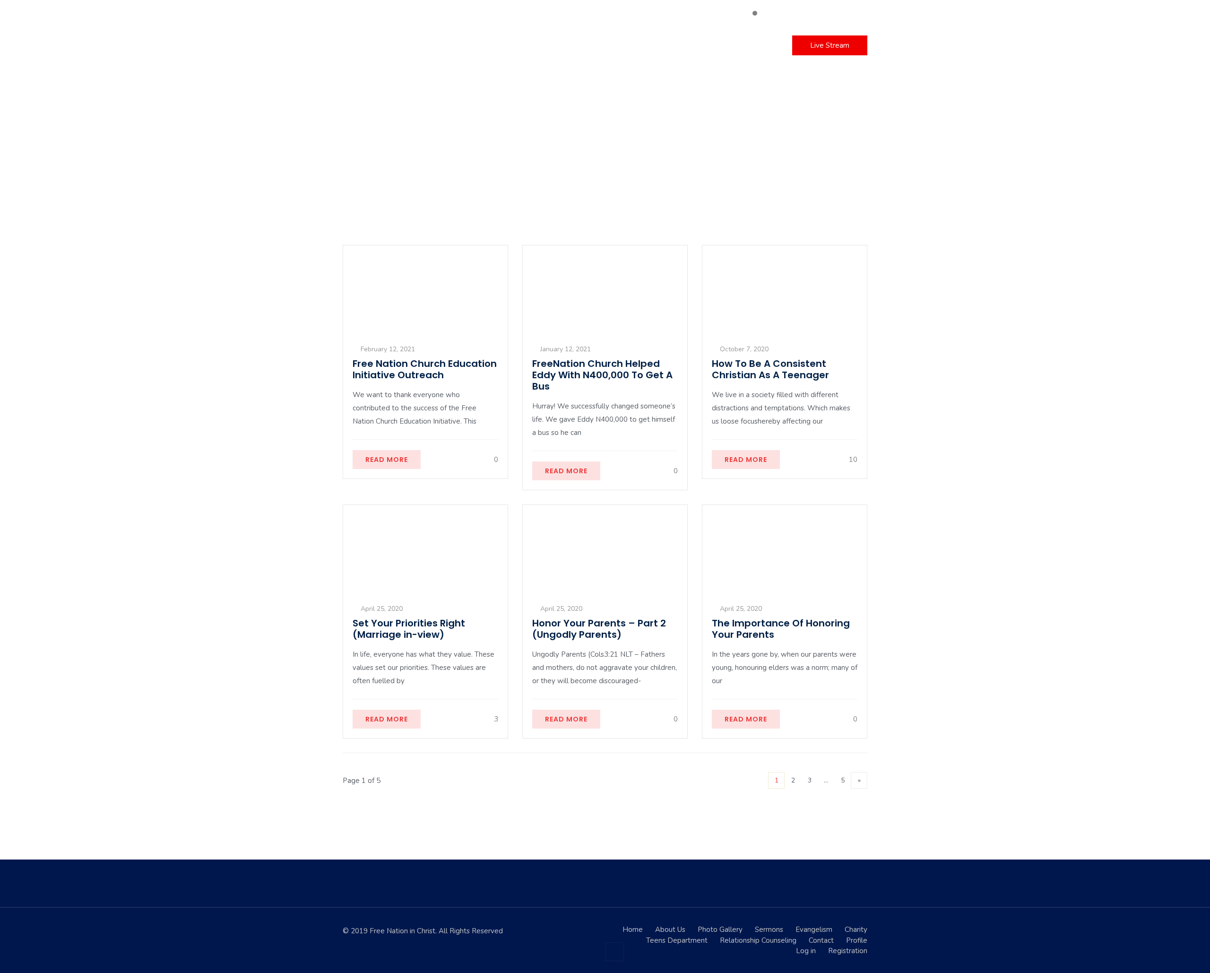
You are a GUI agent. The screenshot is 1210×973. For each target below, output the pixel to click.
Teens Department (677, 940)
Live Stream (829, 45)
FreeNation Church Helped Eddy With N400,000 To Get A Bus (602, 375)
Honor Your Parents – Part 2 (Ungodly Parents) (599, 629)
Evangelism (813, 929)
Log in (755, 45)
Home (442, 45)
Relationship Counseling (758, 940)
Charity (590, 45)
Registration (847, 951)
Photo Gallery (720, 929)
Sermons (487, 45)
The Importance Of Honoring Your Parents (781, 629)
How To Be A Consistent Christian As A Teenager (770, 369)
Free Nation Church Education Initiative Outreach (425, 369)
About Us (670, 929)
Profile (856, 940)
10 (852, 459)
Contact (707, 45)
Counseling (645, 45)
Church (536, 45)
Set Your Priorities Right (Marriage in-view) (409, 629)
